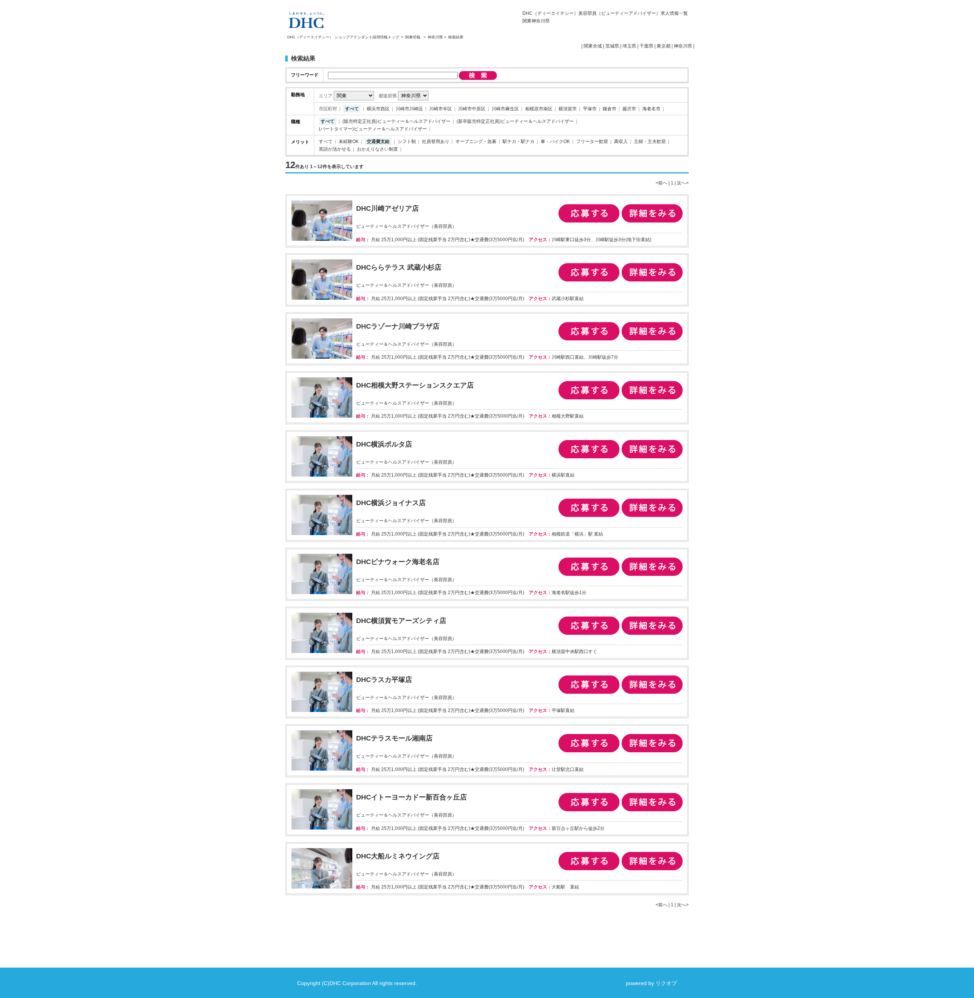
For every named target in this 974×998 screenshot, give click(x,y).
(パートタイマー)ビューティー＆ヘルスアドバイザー (373, 129)
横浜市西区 (378, 108)
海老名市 (651, 108)
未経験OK (349, 141)
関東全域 (593, 46)
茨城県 (612, 46)
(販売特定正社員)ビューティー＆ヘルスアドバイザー (396, 121)
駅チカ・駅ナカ (519, 141)
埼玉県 (629, 46)
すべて (352, 108)
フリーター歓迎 (592, 141)
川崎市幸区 (440, 108)
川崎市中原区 (471, 108)
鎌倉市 (609, 108)
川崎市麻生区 (505, 108)
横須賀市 (568, 108)
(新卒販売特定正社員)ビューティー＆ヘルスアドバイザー (515, 121)
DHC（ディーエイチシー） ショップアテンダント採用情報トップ (343, 37)
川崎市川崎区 (409, 108)
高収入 (621, 141)
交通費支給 (378, 141)
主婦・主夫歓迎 (650, 141)
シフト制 (407, 141)
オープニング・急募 (476, 141)
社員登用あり (435, 141)
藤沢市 (629, 108)
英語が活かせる (335, 149)
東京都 (663, 46)
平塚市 (590, 108)
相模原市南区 (538, 108)
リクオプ (666, 983)
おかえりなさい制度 (377, 149)
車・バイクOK (555, 141)
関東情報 (413, 37)
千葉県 (646, 46)
